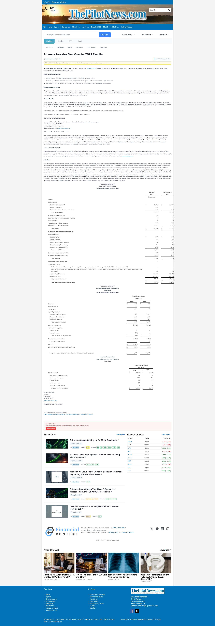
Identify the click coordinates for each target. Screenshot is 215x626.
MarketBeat (76, 447)
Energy (88, 516)
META (129, 458)
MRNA (109, 447)
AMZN (130, 441)
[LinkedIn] (162, 531)
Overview (60, 47)
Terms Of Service (127, 532)
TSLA (129, 471)
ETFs (70, 41)
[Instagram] (167, 531)
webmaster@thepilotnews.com (146, 606)
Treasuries (103, 47)
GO (110, 499)
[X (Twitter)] (152, 531)
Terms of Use (88, 619)
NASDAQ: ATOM (91, 68)
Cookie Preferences (56, 621)
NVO (118, 447)
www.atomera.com (127, 156)
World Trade (94, 499)
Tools (80, 41)
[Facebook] (157, 531)
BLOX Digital (157, 619)
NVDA (129, 464)
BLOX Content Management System (138, 619)
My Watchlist (146, 35)
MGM (97, 464)
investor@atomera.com (50, 400)
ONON (114, 499)
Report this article (51, 428)
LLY (101, 447)
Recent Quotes (127, 35)
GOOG (130, 454)
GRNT (99, 516)
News (70, 47)
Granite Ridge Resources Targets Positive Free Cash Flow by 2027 (94, 507)
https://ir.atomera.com (63, 128)
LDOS (92, 464)
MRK (105, 447)
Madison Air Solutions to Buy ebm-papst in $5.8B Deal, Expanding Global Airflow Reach (96, 473)
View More (120, 434)
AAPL (129, 445)
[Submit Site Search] (169, 10)
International (91, 47)
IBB (98, 447)
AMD (129, 448)
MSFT (129, 461)
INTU (88, 464)
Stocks (60, 41)
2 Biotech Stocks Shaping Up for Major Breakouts (94, 440)
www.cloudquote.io (119, 528)
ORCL (129, 467)
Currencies (79, 47)
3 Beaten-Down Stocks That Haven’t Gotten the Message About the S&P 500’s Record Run (92, 490)
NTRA (114, 447)
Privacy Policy (113, 532)
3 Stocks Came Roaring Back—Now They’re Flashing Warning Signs (95, 455)
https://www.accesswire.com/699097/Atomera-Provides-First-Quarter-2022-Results (68, 414)
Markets (49, 41)
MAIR (88, 482)
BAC (129, 451)
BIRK (107, 499)
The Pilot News (59, 619)
